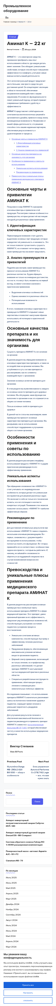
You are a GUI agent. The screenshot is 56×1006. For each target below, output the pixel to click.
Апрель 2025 (12, 893)
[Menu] (6, 17)
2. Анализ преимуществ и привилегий (32, 150)
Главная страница (10, 22)
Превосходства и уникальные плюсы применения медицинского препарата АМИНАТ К (28, 179)
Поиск (9, 793)
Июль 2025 (11, 877)
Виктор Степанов (22, 746)
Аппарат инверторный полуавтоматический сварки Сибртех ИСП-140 (25, 823)
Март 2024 (11, 946)
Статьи (12, 37)
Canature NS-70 (14, 860)
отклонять (28, 1000)
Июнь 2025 (11, 883)
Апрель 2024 (12, 941)
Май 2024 (11, 936)
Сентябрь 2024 (13, 914)
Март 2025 (11, 898)
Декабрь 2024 (12, 904)
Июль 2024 (11, 925)
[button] (16, 752)
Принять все (28, 985)
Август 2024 (12, 920)
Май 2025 (11, 888)
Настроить (28, 992)
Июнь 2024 (11, 931)
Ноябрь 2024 (12, 909)
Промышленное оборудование (17, 8)
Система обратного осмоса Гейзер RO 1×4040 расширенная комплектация (25, 843)
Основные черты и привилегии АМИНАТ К (30, 139)
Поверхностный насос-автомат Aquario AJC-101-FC (26, 852)
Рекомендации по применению (29, 172)
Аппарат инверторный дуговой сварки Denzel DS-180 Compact (25, 834)
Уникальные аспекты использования (32, 168)
